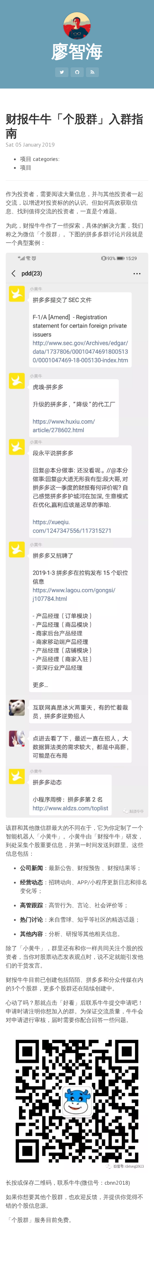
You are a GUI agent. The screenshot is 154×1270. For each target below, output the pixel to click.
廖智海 (77, 50)
